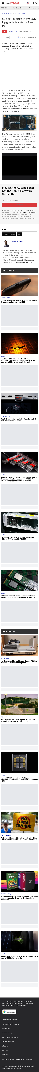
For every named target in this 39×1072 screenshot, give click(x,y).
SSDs (23, 13)
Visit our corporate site (18, 1005)
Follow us (22, 37)
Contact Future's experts (10, 1024)
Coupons (5, 1050)
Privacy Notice (28, 212)
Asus (19, 234)
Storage (17, 13)
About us (5, 1046)
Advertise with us (8, 1042)
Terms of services (26, 210)
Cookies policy (7, 1033)
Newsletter (33, 37)
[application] (19, 165)
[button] (36, 3)
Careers (5, 1055)
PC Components (7, 13)
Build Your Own (9, 234)
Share (7, 37)
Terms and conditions (9, 1020)
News (4, 31)
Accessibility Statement (10, 1037)
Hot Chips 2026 (18, 8)
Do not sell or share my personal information (17, 1059)
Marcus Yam (14, 31)
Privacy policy (6, 1028)
